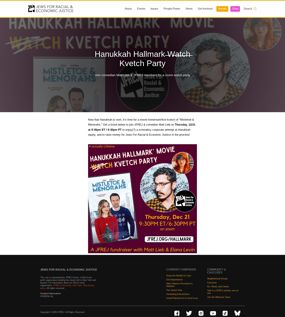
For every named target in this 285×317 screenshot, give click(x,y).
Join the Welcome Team (218, 297)
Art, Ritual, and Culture (218, 286)
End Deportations (174, 279)
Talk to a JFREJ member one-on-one (223, 291)
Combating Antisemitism (178, 294)
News (189, 8)
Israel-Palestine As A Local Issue (182, 298)
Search (248, 8)
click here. (77, 285)
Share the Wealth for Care (178, 275)
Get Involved (205, 8)
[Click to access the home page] (51, 8)
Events (141, 8)
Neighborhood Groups (217, 278)
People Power (172, 8)
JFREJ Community (62, 285)
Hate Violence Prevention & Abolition (179, 284)
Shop (235, 8)
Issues (154, 8)
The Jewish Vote (174, 290)
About (128, 8)
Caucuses (212, 282)
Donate (222, 8)
